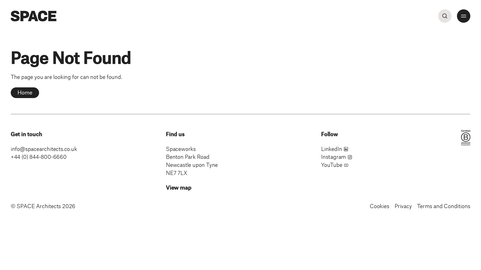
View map (178, 187)
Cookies (379, 205)
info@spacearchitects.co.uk (44, 148)
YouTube (332, 164)
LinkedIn (332, 148)
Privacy (403, 205)
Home (24, 92)
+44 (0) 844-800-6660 (39, 156)
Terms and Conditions (443, 205)
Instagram (334, 156)
